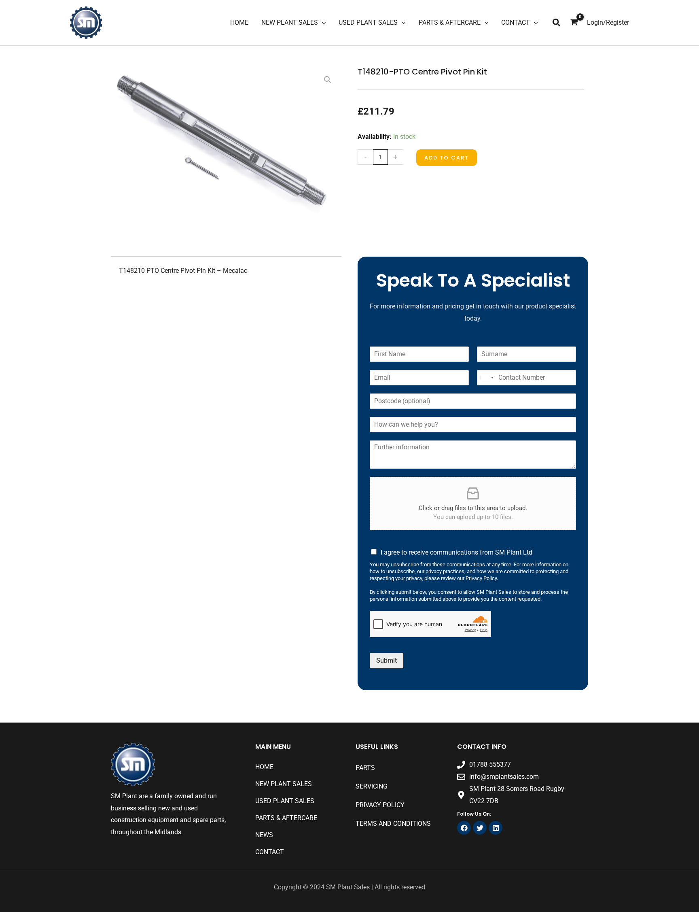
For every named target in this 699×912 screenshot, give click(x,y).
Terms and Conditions (393, 823)
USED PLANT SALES (284, 801)
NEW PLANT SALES (283, 784)
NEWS (264, 835)
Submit (386, 660)
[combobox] (486, 377)
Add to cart (446, 158)
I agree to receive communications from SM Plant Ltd (456, 552)
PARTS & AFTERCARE (286, 818)
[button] (557, 23)
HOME (264, 767)
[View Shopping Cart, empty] (574, 22)
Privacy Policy (380, 805)
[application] (322, 23)
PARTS (365, 768)
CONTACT (269, 852)
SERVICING (372, 786)
